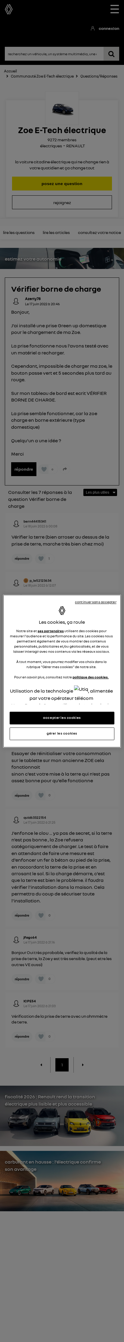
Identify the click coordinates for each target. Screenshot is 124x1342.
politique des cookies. (91, 677)
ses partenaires (51, 631)
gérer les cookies (62, 733)
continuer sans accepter (95, 602)
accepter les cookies (62, 718)
